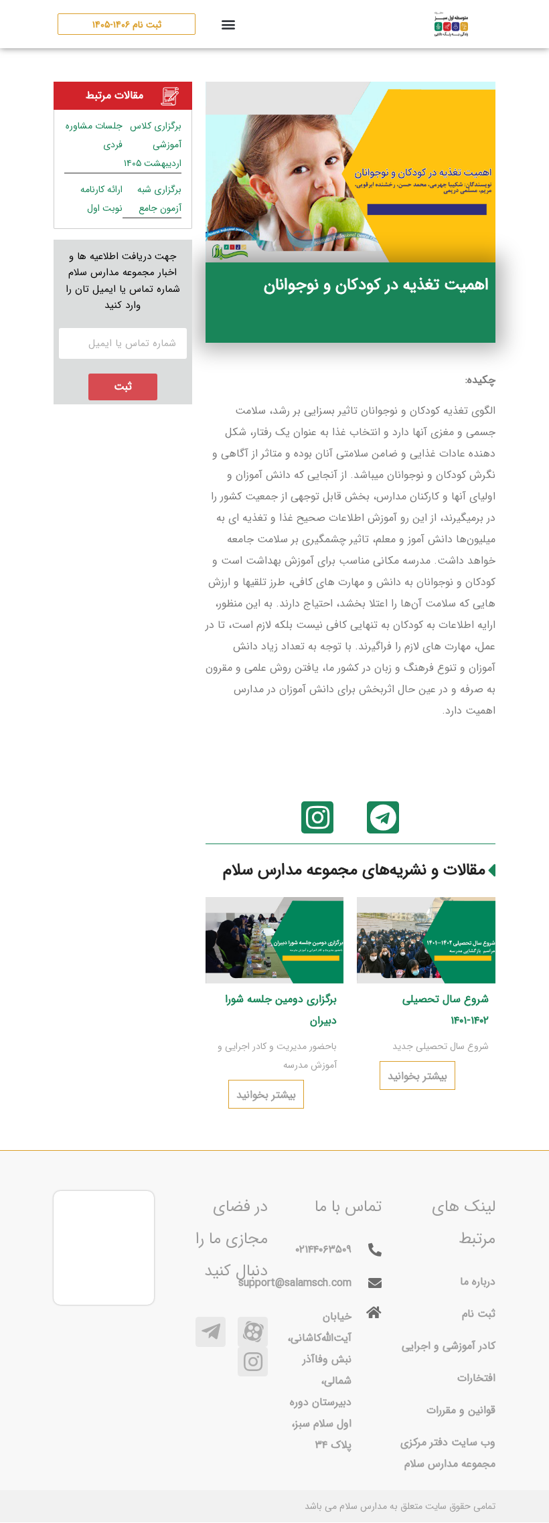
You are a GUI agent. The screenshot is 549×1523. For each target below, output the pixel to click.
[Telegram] (383, 817)
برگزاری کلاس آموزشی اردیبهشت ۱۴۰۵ (152, 144)
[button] (228, 24)
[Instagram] (317, 817)
